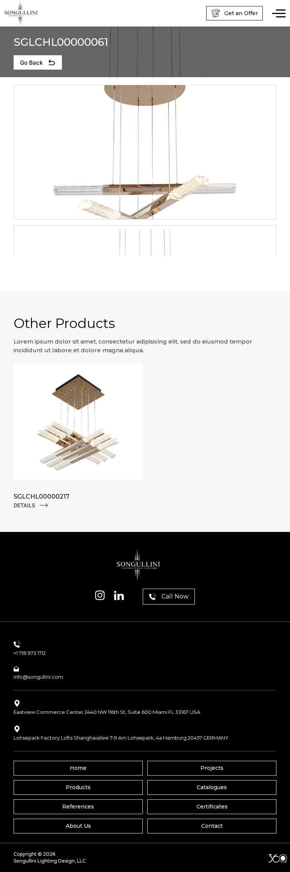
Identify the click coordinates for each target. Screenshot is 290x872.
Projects (212, 768)
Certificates (212, 806)
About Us (78, 825)
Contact (212, 825)
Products (78, 787)
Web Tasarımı (277, 858)
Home (78, 768)
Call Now (175, 596)
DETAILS (24, 505)
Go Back (31, 62)
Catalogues (212, 787)
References (78, 806)
